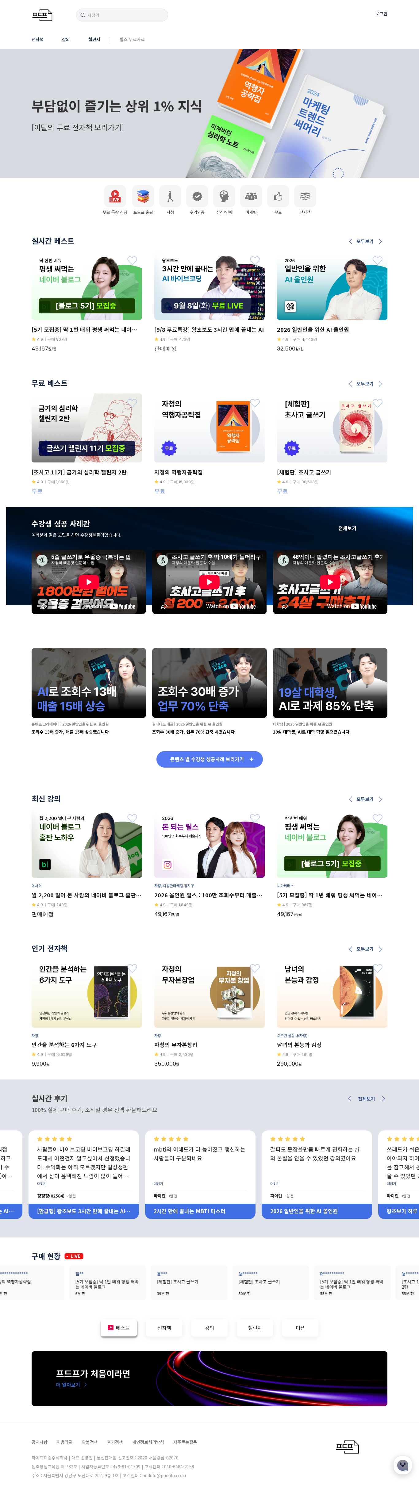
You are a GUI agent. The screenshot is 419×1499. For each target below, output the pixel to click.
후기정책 (115, 1442)
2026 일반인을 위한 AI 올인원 (187, 1211)
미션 (300, 1327)
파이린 (43, 1195)
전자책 (38, 39)
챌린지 (94, 39)
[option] (209, 113)
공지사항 (40, 1442)
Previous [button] (351, 241)
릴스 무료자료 (132, 39)
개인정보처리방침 (148, 1442)
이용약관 (65, 1442)
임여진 (393, 1195)
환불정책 (90, 1442)
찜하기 (132, 261)
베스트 (123, 1327)
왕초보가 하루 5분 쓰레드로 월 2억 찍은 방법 (314, 1211)
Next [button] (380, 241)
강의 (66, 39)
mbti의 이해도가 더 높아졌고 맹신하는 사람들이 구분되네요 (83, 1153)
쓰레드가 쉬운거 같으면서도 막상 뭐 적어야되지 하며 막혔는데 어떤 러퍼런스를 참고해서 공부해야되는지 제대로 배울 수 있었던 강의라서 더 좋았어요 (315, 1162)
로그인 (381, 13)
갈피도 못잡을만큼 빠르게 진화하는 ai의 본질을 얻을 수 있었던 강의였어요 (198, 1153)
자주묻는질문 (185, 1442)
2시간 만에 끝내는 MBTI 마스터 (73, 1211)
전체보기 (347, 528)
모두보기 (365, 241)
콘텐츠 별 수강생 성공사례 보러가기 (207, 759)
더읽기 (41, 1183)
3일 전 (56, 1196)
